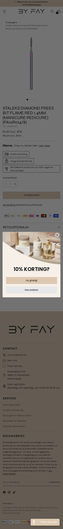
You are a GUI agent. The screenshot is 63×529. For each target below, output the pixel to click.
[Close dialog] (57, 235)
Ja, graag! (31, 280)
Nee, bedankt (31, 289)
